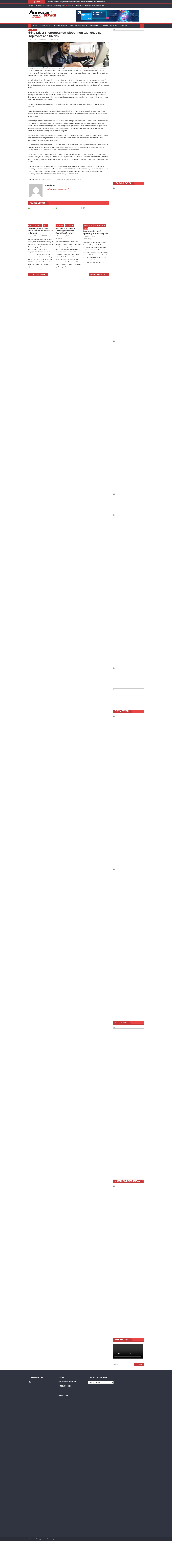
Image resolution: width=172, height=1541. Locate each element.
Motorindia (42, 40)
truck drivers (78, 179)
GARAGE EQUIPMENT (60, 26)
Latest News (38, 6)
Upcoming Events (59, 6)
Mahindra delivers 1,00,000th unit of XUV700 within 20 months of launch (99, 274)
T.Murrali (44, 236)
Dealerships (59, 225)
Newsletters (79, 6)
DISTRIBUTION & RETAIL (109, 26)
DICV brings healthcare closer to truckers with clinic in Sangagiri (40, 230)
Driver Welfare (32, 30)
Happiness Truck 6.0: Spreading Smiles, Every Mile (95, 232)
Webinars (70, 6)
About (31, 6)
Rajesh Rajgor (87, 239)
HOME (35, 26)
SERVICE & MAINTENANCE (78, 26)
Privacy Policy (63, 1395)
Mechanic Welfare (99, 225)
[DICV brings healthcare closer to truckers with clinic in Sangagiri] (41, 215)
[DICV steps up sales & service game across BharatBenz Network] (69, 215)
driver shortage (40, 179)
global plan (67, 179)
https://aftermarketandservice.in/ (57, 189)
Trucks (45, 225)
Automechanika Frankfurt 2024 (94, 6)
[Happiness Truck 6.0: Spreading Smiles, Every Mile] (96, 215)
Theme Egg (50, 1539)
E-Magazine (48, 6)
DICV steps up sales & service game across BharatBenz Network (65, 230)
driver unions (49, 179)
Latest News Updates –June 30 (39, 274)
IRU (73, 179)
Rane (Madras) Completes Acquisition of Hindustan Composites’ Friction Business (76, 2)
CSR (29, 225)
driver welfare (58, 179)
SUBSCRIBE (123, 26)
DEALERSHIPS (94, 26)
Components (45, 26)
